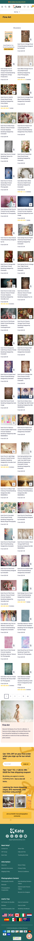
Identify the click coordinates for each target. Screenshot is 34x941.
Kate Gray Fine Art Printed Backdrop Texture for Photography (8, 156)
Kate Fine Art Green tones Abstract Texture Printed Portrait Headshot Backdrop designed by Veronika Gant (8, 295)
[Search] (5, 7)
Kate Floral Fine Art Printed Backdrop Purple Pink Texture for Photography (25, 652)
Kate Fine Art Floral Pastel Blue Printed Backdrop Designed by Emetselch (8, 544)
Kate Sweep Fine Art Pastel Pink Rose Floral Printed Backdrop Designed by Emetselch (25, 241)
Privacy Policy (22, 868)
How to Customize (23, 902)
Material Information (7, 868)
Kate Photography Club (8, 908)
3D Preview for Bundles (7, 902)
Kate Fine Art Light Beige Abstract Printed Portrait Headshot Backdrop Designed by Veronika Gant (8, 459)
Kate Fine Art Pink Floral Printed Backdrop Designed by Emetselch (8, 570)
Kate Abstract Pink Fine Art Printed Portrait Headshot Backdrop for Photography (8, 211)
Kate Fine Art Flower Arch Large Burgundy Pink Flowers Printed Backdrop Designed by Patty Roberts (25, 128)
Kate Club (4, 855)
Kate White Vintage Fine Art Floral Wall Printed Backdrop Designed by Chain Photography (25, 71)
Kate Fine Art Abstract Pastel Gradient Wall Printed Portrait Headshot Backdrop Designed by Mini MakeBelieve (8, 431)
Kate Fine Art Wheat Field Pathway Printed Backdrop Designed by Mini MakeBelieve (8, 492)
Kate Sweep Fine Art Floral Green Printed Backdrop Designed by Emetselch (25, 595)
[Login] (28, 6)
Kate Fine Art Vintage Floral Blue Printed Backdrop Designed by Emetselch (25, 99)
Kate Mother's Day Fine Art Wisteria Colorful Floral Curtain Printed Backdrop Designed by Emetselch (8, 626)
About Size (21, 848)
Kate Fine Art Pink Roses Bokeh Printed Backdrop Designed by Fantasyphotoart (7, 324)
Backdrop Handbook (24, 908)
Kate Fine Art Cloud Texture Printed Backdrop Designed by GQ (8, 240)
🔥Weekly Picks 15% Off (16, 2)
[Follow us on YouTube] (25, 836)
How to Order (21, 905)
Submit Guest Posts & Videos (24, 888)
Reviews (3, 905)
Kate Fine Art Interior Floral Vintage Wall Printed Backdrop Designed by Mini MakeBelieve (25, 545)
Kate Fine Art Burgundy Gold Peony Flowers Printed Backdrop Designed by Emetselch (8, 351)
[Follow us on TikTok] (16, 836)
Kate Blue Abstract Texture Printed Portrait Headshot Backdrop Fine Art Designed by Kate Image (25, 626)
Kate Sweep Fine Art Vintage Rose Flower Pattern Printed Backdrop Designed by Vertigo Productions (8, 73)
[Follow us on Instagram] (11, 836)
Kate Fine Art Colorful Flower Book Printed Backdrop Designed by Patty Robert (7, 100)
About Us (4, 865)
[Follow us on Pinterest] (20, 836)
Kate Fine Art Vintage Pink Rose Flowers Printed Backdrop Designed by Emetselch (25, 377)
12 (23, 696)
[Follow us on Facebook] (7, 836)
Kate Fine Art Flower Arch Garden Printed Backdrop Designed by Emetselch (25, 429)
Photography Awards (7, 881)
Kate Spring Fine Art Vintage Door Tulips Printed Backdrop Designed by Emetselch (25, 267)
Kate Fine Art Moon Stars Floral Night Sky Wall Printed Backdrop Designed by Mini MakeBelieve (25, 404)
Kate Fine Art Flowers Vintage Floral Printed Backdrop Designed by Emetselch (24, 324)
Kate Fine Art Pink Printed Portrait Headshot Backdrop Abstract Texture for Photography (8, 653)
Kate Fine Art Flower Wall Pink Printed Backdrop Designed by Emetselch (25, 350)
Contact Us (4, 848)
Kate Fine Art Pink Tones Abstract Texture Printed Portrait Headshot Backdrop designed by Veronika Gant (7, 597)
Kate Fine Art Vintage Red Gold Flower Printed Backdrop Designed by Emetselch (8, 267)
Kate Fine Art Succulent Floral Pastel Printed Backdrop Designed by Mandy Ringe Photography (8, 518)
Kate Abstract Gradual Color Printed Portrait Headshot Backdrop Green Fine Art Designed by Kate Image (25, 681)
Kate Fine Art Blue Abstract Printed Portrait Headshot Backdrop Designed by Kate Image (25, 212)
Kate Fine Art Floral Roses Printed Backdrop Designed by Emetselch (25, 517)
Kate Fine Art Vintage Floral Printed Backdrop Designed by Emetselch (25, 46)
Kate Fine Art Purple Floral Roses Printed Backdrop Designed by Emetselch (8, 376)
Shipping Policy (5, 871)
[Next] (28, 696)
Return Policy (21, 865)
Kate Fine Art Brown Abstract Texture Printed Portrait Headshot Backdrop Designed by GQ (25, 294)
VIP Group (4, 852)
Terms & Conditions (23, 871)
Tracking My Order (23, 855)
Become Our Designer (24, 892)
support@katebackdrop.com (17, 839)
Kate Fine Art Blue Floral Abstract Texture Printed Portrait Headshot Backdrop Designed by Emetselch (7, 130)
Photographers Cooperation (5, 889)
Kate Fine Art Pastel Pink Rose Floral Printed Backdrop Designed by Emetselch (24, 157)
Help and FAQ (22, 852)
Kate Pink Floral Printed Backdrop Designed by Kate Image (8, 403)
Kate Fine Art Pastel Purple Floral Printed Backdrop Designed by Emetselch (25, 570)
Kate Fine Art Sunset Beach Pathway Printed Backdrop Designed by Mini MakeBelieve (25, 492)
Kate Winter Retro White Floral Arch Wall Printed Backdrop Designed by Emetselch (24, 184)
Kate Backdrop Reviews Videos (24, 882)
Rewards (3, 884)
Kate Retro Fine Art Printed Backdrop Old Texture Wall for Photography (8, 678)
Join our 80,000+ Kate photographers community (17, 815)
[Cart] (32, 7)
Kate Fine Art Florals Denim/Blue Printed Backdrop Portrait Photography (6, 184)
